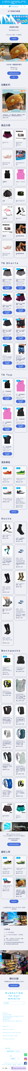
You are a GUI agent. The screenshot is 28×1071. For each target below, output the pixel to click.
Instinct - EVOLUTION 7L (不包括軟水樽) (7, 692)
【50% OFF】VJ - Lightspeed (7, 499)
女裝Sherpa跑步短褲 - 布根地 (7, 306)
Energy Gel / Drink (19, 144)
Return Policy (8, 1029)
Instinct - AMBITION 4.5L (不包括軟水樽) (20, 792)
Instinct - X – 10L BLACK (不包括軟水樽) (20, 668)
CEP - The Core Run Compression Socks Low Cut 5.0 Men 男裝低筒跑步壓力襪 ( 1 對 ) (20, 562)
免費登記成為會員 (14, 73)
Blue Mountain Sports (16, 1063)
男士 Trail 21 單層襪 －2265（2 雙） (7, 610)
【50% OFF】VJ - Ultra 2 (20, 479)
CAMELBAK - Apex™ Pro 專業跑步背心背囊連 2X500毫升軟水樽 (7, 719)
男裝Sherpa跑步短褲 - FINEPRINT (7, 280)
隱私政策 (14, 1064)
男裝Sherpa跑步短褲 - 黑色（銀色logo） (7, 331)
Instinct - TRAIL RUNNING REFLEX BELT (7, 669)
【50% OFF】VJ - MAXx (7, 869)
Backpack (20, 200)
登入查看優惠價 (7, 287)
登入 (14, 77)
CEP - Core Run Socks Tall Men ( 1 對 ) (7, 588)
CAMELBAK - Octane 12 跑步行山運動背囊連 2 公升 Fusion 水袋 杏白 (7, 743)
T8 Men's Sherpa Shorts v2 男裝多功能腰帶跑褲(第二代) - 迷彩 (20, 358)
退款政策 (19, 1064)
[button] (2, 6)
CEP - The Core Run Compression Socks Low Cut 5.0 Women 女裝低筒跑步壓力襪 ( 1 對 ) (20, 612)
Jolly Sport (18, 816)
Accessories (20, 163)
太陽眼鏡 (5, 218)
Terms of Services (10, 1035)
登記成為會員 (14, 985)
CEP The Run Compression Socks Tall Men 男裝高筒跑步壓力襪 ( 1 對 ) (7, 560)
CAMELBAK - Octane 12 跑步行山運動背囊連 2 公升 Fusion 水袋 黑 (20, 720)
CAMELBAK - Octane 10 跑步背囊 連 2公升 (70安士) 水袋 (20, 742)
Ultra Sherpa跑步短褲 (7, 356)
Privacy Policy (9, 1039)
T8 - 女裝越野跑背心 (20, 420)
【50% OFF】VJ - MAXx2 (20, 869)
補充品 (4, 236)
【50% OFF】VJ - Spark (7, 479)
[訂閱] (23, 1003)
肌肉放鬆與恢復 (20, 236)
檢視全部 (14, 511)
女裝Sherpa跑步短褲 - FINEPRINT (20, 280)
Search (5, 1026)
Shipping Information (12, 1032)
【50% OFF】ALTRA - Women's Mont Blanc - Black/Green (20, 501)
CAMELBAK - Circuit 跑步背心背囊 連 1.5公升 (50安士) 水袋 (7, 792)
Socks (18, 218)
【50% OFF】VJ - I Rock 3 (7, 886)
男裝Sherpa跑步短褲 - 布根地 (20, 304)
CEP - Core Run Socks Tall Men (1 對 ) (7, 639)
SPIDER (6, 815)
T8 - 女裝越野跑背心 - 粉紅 (7, 423)
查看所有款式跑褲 (14, 844)
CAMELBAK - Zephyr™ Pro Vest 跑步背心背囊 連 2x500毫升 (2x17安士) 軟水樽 (20, 696)
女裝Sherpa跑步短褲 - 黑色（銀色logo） (20, 331)
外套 (4, 200)
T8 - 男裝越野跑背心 (7, 392)
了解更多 (14, 38)
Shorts (5, 142)
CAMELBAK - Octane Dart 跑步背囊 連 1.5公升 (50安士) (7, 766)
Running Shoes (6, 163)
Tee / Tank (20, 181)
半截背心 (5, 181)
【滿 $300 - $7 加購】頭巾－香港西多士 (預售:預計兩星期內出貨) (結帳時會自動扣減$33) (14, 115)
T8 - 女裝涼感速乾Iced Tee (7, 447)
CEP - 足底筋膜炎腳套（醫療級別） (20, 539)
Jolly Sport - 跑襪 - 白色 (7, 536)
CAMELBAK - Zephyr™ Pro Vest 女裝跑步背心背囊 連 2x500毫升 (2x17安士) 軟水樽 (20, 769)
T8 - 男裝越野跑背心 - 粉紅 (20, 395)
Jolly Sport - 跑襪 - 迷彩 (20, 584)
